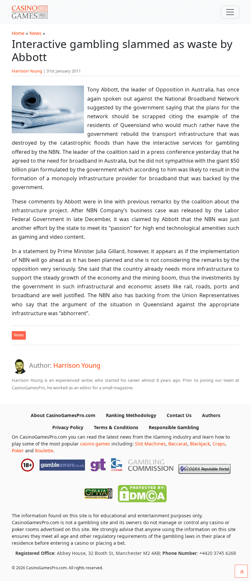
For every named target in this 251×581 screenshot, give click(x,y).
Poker (18, 450)
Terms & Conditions (116, 427)
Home (18, 33)
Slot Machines (150, 444)
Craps (218, 444)
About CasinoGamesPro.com (63, 415)
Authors (211, 415)
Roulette (44, 450)
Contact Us (179, 415)
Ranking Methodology (131, 415)
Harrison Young (27, 71)
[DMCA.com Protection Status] (142, 492)
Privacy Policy (67, 427)
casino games (95, 444)
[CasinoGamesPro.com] (30, 12)
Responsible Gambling (174, 427)
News (35, 33)
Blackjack (200, 444)
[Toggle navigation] (230, 12)
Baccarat (177, 444)
